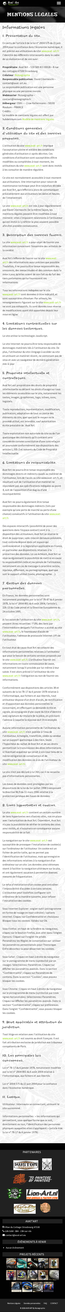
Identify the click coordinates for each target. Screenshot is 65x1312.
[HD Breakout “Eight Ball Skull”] (38, 1287)
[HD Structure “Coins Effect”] (54, 1275)
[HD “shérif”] (43, 1263)
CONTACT (54, 1303)
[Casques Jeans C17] (49, 1287)
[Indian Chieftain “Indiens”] (17, 1287)
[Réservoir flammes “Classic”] (11, 1275)
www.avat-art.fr (50, 51)
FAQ (45, 1303)
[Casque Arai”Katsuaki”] (22, 1275)
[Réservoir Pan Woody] (33, 1263)
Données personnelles (32, 1303)
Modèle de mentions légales (38, 119)
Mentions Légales (13, 1303)
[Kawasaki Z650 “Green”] (22, 1263)
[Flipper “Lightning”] (54, 1263)
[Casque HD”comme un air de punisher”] (33, 1275)
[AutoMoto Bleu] (27, 1287)
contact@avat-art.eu (15, 1235)
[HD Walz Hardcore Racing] (11, 1263)
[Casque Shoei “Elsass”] (43, 1275)
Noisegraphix (22, 75)
